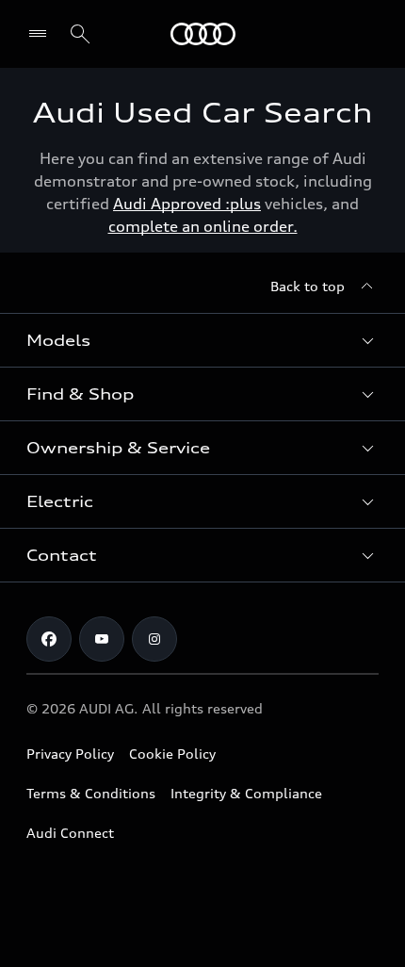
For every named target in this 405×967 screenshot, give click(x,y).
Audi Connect (70, 833)
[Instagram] (154, 639)
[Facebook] (49, 639)
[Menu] (202, 34)
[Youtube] (101, 639)
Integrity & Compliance (246, 793)
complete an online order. (203, 226)
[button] (202, 340)
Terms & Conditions (90, 793)
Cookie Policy (172, 754)
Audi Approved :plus (187, 203)
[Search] (80, 34)
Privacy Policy (70, 754)
